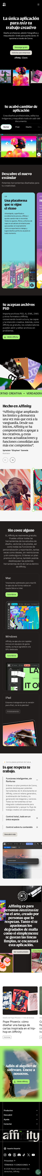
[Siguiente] (12, 460)
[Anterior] (5, 460)
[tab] (6, 127)
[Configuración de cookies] (38, 1172)
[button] (12, 1148)
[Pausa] (39, 154)
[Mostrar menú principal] (38, 4)
